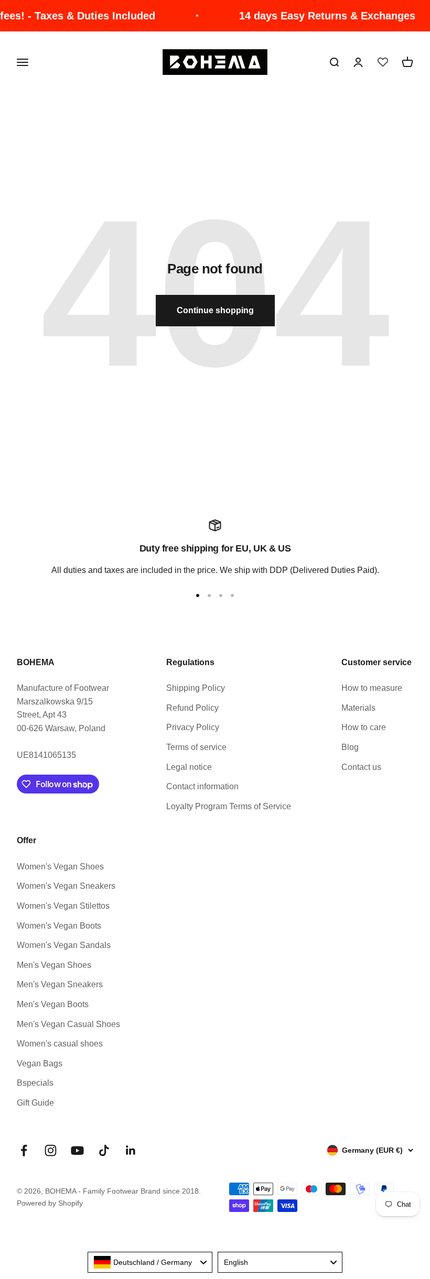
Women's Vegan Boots (59, 925)
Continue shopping (215, 310)
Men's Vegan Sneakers (60, 984)
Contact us (361, 767)
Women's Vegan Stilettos (63, 905)
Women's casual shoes (60, 1043)
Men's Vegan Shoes (54, 965)
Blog (350, 747)
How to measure (371, 687)
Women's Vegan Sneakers (66, 885)
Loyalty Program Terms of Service (228, 806)
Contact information (202, 786)
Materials (358, 707)
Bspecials (35, 1082)
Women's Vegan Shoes (60, 866)
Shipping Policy (195, 687)
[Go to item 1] (197, 595)
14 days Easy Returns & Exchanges (318, 15)
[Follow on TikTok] (104, 1150)
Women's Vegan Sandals (64, 945)
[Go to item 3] (220, 595)
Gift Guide (35, 1102)
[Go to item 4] (232, 595)
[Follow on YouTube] (77, 1150)
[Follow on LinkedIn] (131, 1150)
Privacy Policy (192, 727)
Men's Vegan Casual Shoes (68, 1024)
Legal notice (189, 767)
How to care (363, 727)
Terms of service (196, 747)
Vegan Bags (39, 1063)
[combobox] (150, 1262)
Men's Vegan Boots (53, 1004)
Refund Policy (192, 707)
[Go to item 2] (209, 595)
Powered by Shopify (50, 1203)
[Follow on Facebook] (24, 1150)
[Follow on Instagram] (51, 1150)
